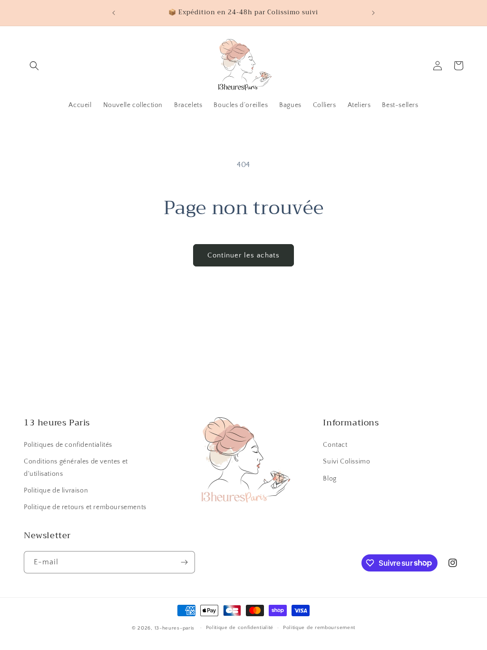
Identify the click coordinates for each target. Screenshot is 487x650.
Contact (335, 445)
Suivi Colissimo (346, 461)
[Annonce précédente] (113, 12)
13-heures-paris (175, 628)
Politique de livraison (56, 490)
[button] (34, 65)
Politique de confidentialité (240, 627)
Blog (329, 479)
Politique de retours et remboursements (85, 507)
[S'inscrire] (184, 562)
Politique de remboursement (319, 627)
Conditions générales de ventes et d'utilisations (76, 467)
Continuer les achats (243, 255)
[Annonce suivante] (373, 12)
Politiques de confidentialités (68, 445)
